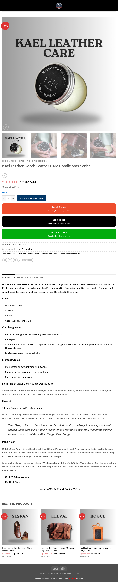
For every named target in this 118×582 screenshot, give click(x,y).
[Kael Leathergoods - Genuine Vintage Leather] (59, 6)
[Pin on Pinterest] (25, 260)
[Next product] (4, 175)
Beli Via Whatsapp (31, 198)
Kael (9, 254)
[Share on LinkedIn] (30, 260)
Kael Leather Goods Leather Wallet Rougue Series (95, 549)
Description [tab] (8, 277)
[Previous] (8, 74)
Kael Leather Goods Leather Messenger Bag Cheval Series (58, 549)
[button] (4, 5)
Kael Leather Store (73, 254)
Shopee (54, 574)
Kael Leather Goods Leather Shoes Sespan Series (17, 549)
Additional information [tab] (30, 277)
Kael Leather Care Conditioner (35, 254)
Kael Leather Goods (57, 254)
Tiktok (76, 574)
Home (5, 161)
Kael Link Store (13, 482)
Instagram (65, 574)
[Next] (110, 74)
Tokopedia (44, 574)
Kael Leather (16, 254)
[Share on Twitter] (15, 260)
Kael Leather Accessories (33, 161)
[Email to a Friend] (20, 260)
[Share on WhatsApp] (4, 260)
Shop (14, 161)
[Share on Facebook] (10, 260)
